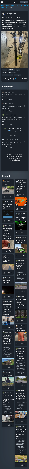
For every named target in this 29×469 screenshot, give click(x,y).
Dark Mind (7, 115)
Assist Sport (17, 75)
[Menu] (25, 13)
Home (2, 5)
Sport (18, 70)
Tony (6, 92)
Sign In (25, 2)
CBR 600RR (19, 5)
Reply (10, 99)
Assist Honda (12, 72)
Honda (12, 5)
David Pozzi (8, 140)
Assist (4, 72)
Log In (14, 155)
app (10, 156)
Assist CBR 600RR (7, 75)
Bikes (7, 5)
